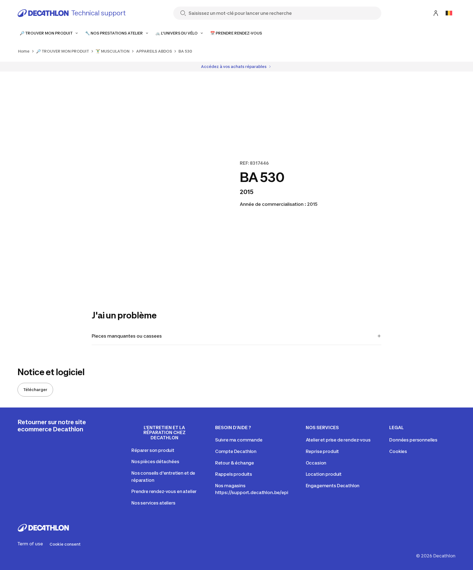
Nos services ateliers (153, 503)
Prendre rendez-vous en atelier (164, 491)
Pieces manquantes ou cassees (127, 336)
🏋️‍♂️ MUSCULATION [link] (112, 51)
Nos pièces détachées (155, 461)
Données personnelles (413, 440)
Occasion (316, 463)
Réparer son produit (152, 450)
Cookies (398, 451)
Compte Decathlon (235, 451)
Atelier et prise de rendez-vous (338, 440)
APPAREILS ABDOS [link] (154, 51)
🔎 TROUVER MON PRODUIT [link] (62, 51)
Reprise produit (322, 451)
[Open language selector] (448, 13)
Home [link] (24, 51)
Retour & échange (234, 463)
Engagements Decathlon (333, 485)
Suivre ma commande (239, 440)
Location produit (324, 474)
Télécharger (35, 389)
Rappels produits (233, 474)
